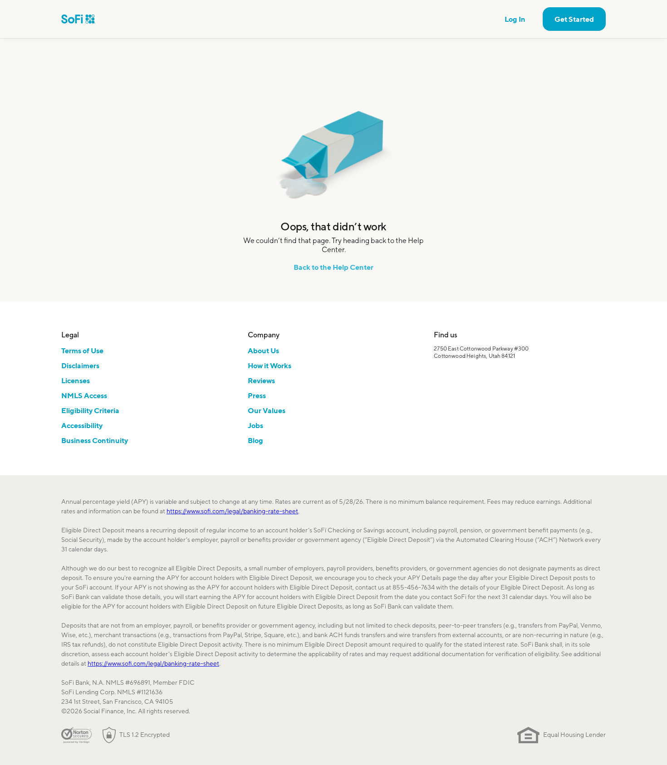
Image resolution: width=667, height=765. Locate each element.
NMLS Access (84, 395)
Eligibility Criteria (90, 410)
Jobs (255, 425)
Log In (515, 19)
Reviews (261, 380)
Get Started (574, 19)
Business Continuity (94, 440)
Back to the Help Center (333, 267)
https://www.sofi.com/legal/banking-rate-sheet (232, 511)
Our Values (266, 410)
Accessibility (82, 425)
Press (257, 395)
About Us (263, 350)
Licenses (75, 380)
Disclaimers (80, 365)
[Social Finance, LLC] (78, 19)
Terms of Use (82, 350)
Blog (255, 440)
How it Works (269, 365)
